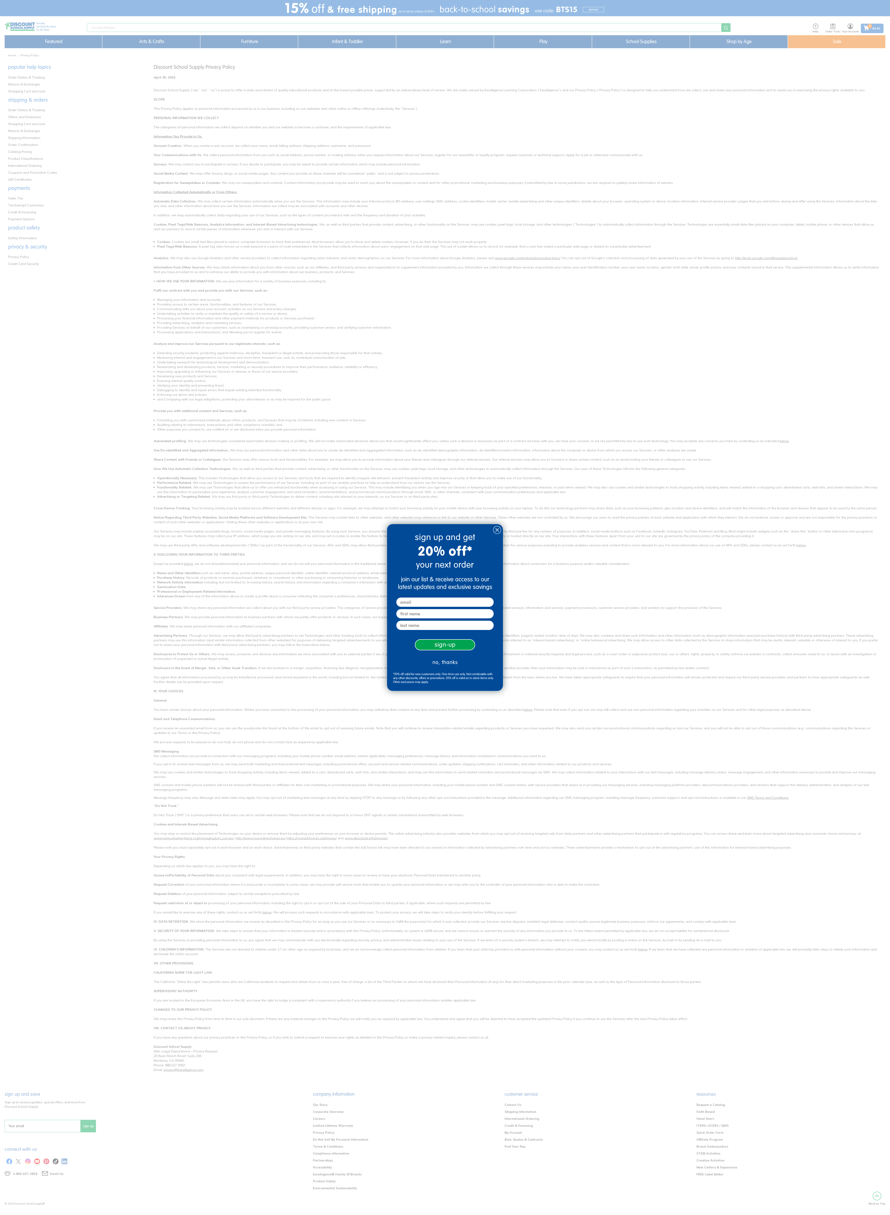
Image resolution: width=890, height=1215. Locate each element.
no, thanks (445, 662)
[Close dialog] (497, 529)
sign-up (445, 644)
